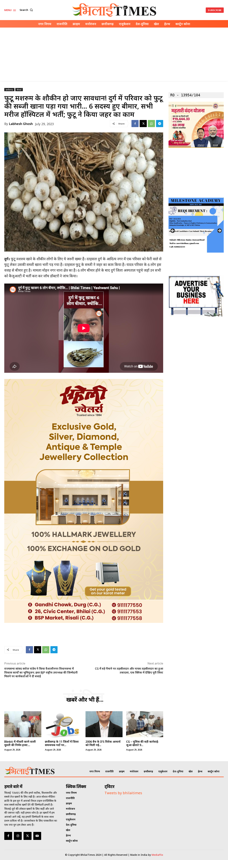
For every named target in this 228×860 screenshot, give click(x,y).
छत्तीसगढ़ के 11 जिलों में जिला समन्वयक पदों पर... (62, 743)
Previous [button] (173, 231)
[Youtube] (37, 836)
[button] (27, 10)
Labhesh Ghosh (21, 123)
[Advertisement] (114, 54)
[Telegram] (159, 123)
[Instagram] (18, 836)
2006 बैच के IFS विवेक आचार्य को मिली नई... (103, 743)
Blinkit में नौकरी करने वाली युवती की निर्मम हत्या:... (20, 743)
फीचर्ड (19, 89)
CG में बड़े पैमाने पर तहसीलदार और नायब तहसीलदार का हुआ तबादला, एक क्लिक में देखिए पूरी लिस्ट (129, 670)
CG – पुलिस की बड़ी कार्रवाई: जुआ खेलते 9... (142, 743)
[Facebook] (135, 123)
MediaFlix (157, 854)
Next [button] (219, 231)
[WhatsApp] (151, 123)
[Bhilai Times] (114, 10)
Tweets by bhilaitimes (123, 792)
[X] (143, 123)
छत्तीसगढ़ (9, 89)
